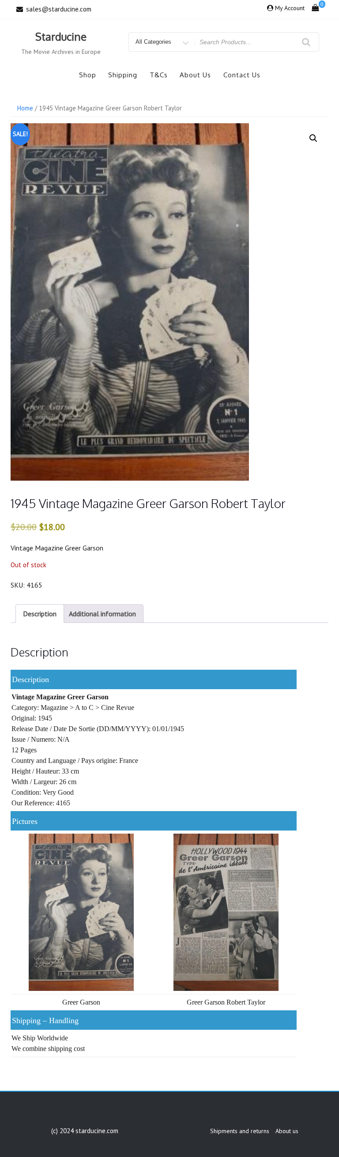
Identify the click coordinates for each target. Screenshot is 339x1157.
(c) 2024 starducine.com (84, 1131)
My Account (290, 8)
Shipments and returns (239, 1131)
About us (195, 75)
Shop (87, 75)
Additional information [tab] (102, 613)
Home (25, 108)
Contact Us (241, 75)
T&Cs (159, 75)
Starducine (61, 36)
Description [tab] (39, 613)
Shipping (122, 75)
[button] (313, 138)
